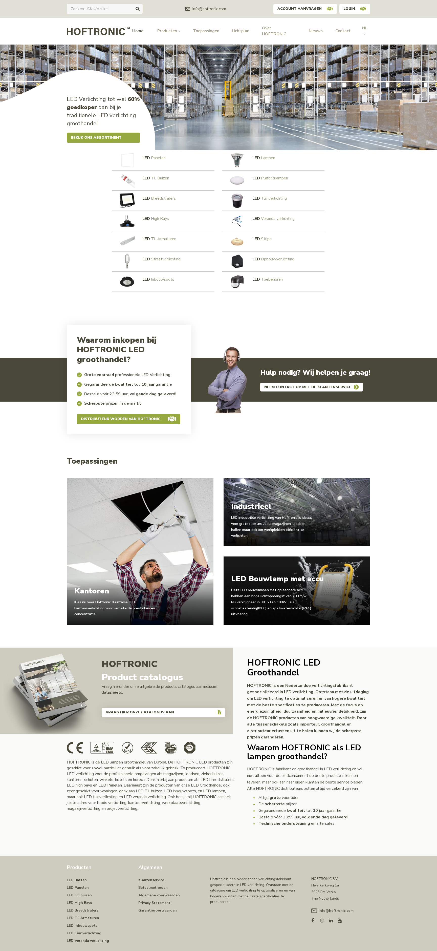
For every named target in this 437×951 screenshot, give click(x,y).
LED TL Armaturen (83, 918)
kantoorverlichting (144, 802)
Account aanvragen (299, 8)
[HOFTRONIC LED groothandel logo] (98, 31)
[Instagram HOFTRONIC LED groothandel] (324, 919)
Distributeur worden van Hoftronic (120, 419)
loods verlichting (111, 802)
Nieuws (316, 31)
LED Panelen (78, 887)
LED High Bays (79, 902)
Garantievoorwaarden (157, 910)
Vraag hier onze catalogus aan (140, 712)
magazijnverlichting (83, 808)
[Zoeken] (138, 9)
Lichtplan (240, 31)
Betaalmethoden (153, 887)
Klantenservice (151, 880)
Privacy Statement (154, 902)
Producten (167, 31)
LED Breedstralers (82, 910)
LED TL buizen (79, 895)
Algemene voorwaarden (159, 895)
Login (349, 8)
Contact (343, 31)
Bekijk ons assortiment (96, 137)
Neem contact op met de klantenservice (307, 387)
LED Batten (77, 880)
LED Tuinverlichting (84, 933)
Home (137, 31)
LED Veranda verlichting (88, 940)
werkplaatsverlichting (181, 802)
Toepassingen (206, 31)
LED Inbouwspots (82, 925)
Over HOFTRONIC (274, 31)
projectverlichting (122, 808)
